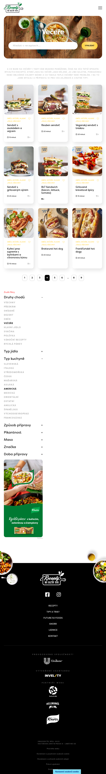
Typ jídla (11, 351)
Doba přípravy (16, 454)
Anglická (10, 405)
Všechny (9, 302)
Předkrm (10, 306)
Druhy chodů (14, 297)
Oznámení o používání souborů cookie (53, 754)
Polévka (9, 335)
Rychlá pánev (13, 344)
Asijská (9, 384)
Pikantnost (12, 432)
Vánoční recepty (15, 339)
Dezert (8, 315)
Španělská (11, 409)
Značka (10, 447)
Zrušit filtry (9, 292)
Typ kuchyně (14, 358)
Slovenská (11, 364)
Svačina (9, 331)
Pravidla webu (53, 749)
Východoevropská (16, 413)
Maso (8, 439)
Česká (8, 376)
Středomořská (14, 372)
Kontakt (53, 636)
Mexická (9, 393)
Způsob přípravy (17, 425)
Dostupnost (53, 769)
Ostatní (9, 401)
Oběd (7, 319)
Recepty (53, 605)
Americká (10, 388)
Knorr (53, 624)
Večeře (8, 323)
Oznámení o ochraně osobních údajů (53, 759)
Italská (9, 368)
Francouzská (13, 417)
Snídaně (9, 310)
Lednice (53, 630)
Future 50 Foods (53, 618)
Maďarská (10, 380)
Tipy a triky (53, 611)
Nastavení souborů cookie (67, 772)
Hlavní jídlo (12, 327)
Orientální (11, 397)
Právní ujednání (53, 764)
